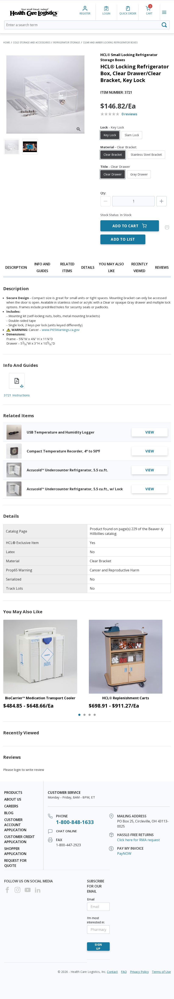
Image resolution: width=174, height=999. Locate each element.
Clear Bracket (113, 155)
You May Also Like (111, 267)
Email (90, 899)
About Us (12, 799)
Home (6, 42)
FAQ (124, 972)
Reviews (162, 267)
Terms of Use (161, 972)
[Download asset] (17, 381)
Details (87, 267)
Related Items (67, 267)
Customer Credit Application (19, 839)
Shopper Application (15, 851)
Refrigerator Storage (66, 42)
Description (16, 267)
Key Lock (110, 135)
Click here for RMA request (138, 840)
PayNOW (124, 853)
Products (13, 792)
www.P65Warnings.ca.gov (61, 330)
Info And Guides (42, 267)
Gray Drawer (139, 174)
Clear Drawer (113, 174)
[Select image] (12, 147)
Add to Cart (125, 225)
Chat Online (66, 831)
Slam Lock (132, 135)
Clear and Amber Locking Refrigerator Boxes (110, 42)
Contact (112, 972)
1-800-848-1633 (75, 821)
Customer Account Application (15, 824)
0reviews (129, 114)
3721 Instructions (17, 395)
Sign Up (98, 946)
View (149, 432)
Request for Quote (15, 863)
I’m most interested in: (96, 920)
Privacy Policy (139, 972)
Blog (8, 813)
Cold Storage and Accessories (31, 42)
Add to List (123, 239)
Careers (11, 806)
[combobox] (87, 24)
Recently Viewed (139, 267)
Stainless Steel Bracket (146, 155)
